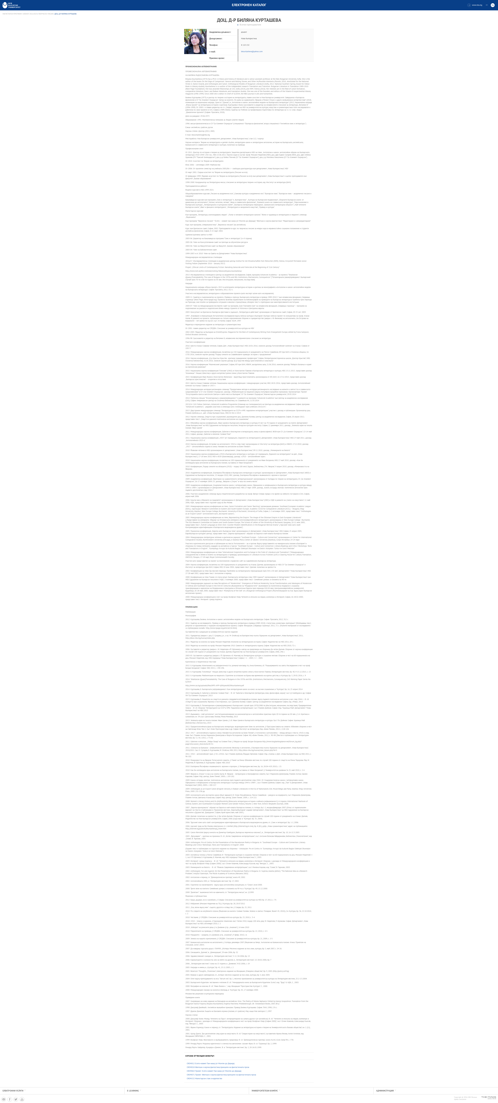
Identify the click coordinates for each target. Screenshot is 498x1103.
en (487, 5)
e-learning (133, 1091)
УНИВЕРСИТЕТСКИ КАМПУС (265, 1091)
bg (493, 5)
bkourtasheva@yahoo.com (252, 51)
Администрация (385, 1091)
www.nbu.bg (475, 5)
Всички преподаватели (250, 25)
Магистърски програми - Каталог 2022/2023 (20, 14)
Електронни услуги (13, 1091)
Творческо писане (46, 14)
